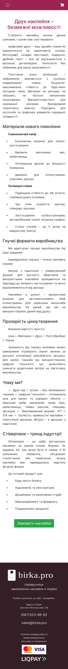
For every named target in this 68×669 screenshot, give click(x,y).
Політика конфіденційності (34, 634)
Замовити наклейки (34, 523)
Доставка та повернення (34, 641)
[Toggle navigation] (8, 5)
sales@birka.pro (34, 623)
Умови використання (34, 637)
